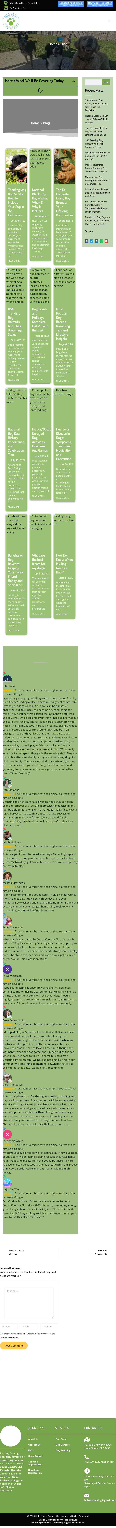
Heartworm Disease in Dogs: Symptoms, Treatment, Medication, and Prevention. (64, 444)
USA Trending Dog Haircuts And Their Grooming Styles (15, 322)
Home (53, 44)
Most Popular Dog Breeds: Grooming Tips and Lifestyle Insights (63, 324)
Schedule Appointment (35, 1463)
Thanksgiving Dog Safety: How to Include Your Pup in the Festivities (17, 202)
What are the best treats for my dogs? (38, 561)
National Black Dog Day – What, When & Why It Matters (40, 200)
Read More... (14, 260)
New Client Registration (35, 1471)
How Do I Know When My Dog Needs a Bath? (64, 563)
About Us (33, 1439)
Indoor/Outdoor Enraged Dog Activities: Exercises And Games (43, 439)
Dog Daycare (63, 1444)
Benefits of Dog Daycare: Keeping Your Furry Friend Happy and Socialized (15, 570)
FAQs (31, 1450)
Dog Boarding (63, 1450)
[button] (110, 21)
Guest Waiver (35, 1456)
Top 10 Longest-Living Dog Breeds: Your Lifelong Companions (64, 202)
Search (106, 82)
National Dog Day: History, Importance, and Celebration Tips (16, 442)
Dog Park (61, 1439)
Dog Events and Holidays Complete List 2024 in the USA (40, 319)
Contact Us (34, 1444)
